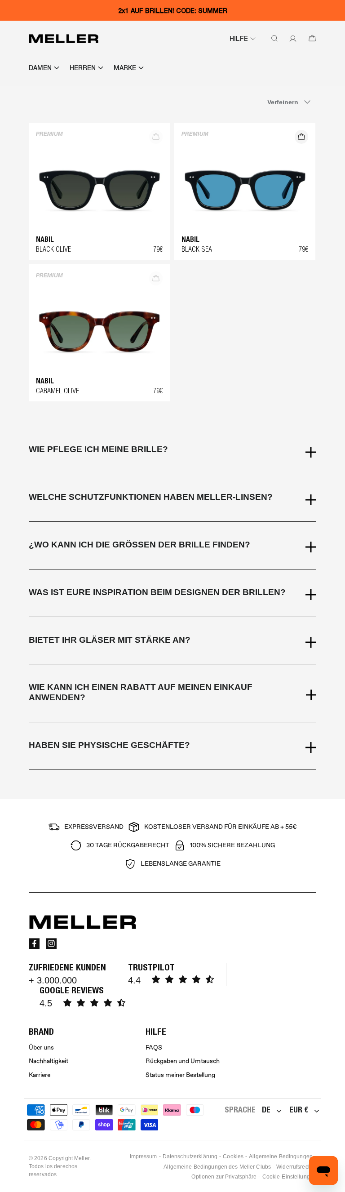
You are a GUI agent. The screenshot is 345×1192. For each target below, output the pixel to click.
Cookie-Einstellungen (289, 1177)
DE (266, 1109)
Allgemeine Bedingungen (281, 1156)
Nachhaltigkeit (48, 1061)
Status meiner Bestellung (180, 1075)
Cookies (233, 1156)
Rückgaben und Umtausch (183, 1061)
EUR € (298, 1109)
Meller (81, 1158)
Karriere (39, 1075)
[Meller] (63, 38)
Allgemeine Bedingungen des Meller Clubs (217, 1167)
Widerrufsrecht (294, 1167)
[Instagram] (51, 943)
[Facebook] (34, 943)
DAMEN (40, 67)
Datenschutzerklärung (190, 1156)
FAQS (154, 1047)
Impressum (143, 1156)
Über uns (41, 1047)
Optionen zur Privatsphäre (224, 1177)
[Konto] (291, 39)
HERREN (83, 67)
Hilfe (239, 38)
